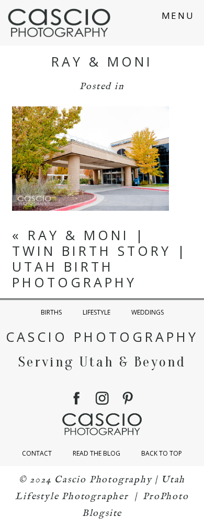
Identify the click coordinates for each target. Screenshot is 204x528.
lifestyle (96, 312)
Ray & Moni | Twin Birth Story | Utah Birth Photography (99, 258)
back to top (161, 453)
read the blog (96, 453)
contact (37, 453)
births (51, 312)
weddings (147, 312)
